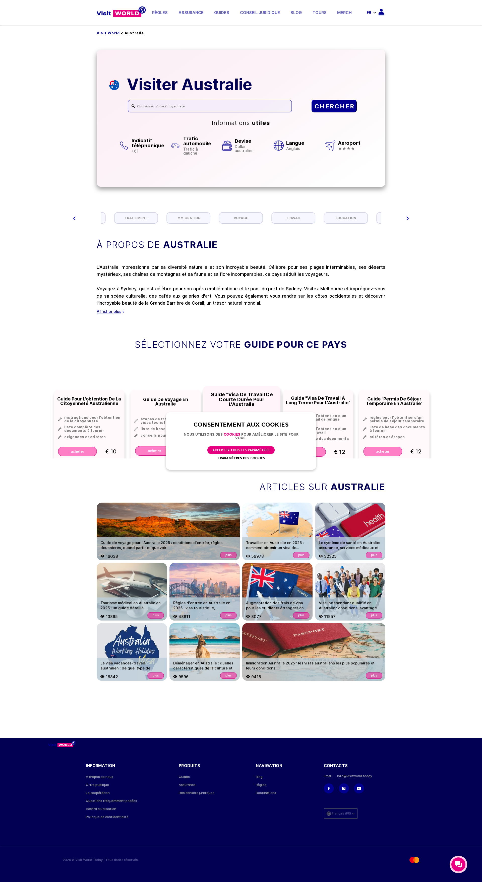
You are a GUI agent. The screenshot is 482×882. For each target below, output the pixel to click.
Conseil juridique (260, 13)
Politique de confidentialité (107, 817)
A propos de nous (99, 776)
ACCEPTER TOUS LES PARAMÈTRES (241, 450)
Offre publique (97, 784)
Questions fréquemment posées (111, 800)
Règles (160, 13)
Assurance (191, 13)
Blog (296, 13)
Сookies (232, 435)
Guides (221, 13)
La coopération (98, 792)
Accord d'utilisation (101, 808)
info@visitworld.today (354, 776)
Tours (320, 13)
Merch (344, 13)
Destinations (266, 792)
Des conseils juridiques (196, 792)
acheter (77, 451)
